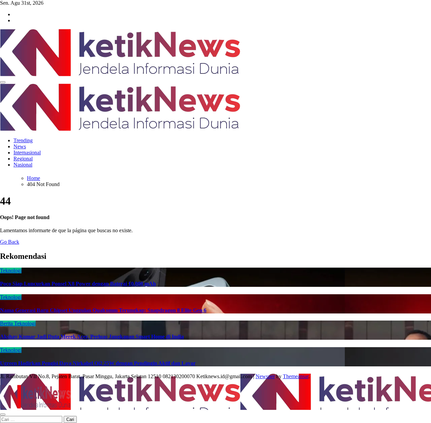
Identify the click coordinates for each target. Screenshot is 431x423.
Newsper (265, 376)
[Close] (2, 415)
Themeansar (295, 376)
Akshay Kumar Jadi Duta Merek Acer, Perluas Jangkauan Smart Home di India (92, 336)
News (19, 146)
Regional (23, 158)
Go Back (9, 242)
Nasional (22, 165)
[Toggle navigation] (2, 82)
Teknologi (11, 270)
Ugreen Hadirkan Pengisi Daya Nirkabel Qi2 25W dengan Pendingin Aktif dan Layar (98, 363)
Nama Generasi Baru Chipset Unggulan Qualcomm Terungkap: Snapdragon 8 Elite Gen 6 (103, 310)
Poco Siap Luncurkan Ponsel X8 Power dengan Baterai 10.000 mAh (78, 283)
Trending (23, 140)
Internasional (27, 152)
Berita (7, 323)
